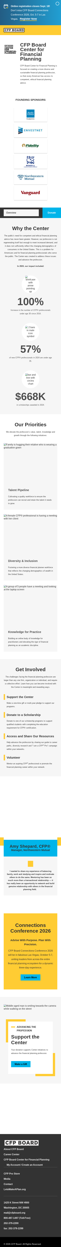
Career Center (11, 1154)
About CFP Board (14, 1149)
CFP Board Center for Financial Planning (26, 1159)
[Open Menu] (55, 30)
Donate (52, 212)
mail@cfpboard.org (14, 1212)
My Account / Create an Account (25, 1165)
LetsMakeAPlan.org (15, 1189)
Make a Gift (21, 1064)
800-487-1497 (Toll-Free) (17, 1218)
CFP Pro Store (12, 1173)
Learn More (30, 977)
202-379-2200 (11, 1223)
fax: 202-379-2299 (13, 1228)
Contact (8, 1184)
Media (7, 1179)
